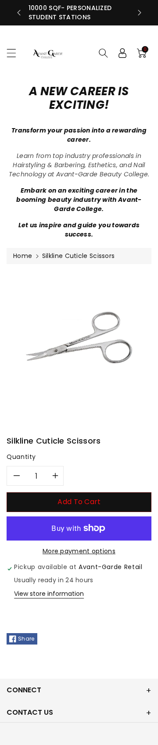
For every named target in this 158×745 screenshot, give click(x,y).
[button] (15, 52)
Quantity (21, 456)
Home (22, 255)
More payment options (79, 551)
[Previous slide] (19, 12)
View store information (49, 593)
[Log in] (122, 53)
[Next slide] (139, 12)
